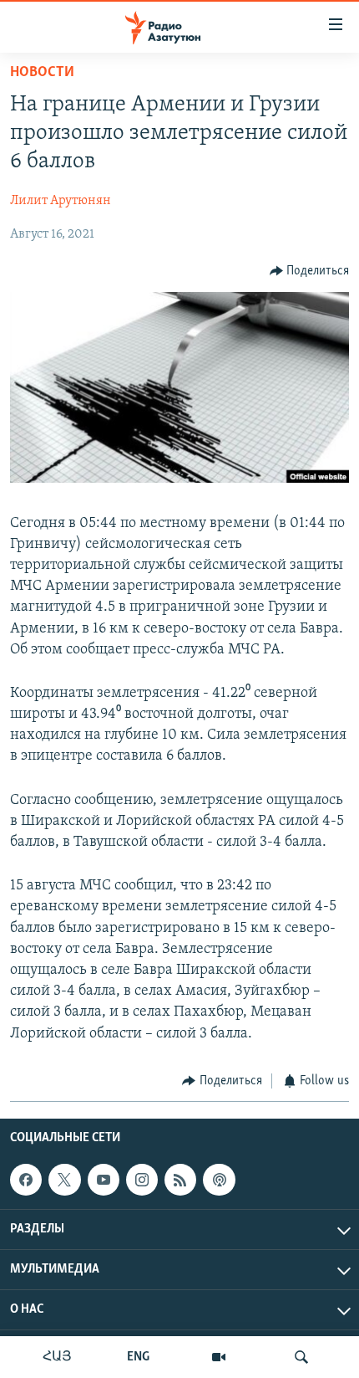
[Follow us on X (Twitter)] (64, 1180)
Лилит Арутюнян (60, 200)
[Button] (310, 271)
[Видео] (219, 1357)
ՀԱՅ (57, 1357)
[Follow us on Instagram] (142, 1180)
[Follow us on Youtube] (103, 1180)
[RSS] (180, 1180)
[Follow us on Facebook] (26, 1180)
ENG (138, 1357)
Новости (42, 72)
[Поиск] (301, 1357)
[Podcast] (219, 1180)
